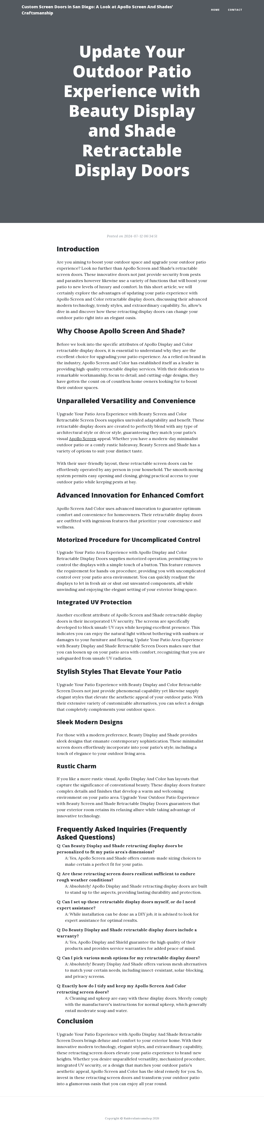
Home (215, 10)
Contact (235, 10)
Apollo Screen (82, 438)
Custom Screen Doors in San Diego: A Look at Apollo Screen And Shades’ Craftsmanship (97, 10)
